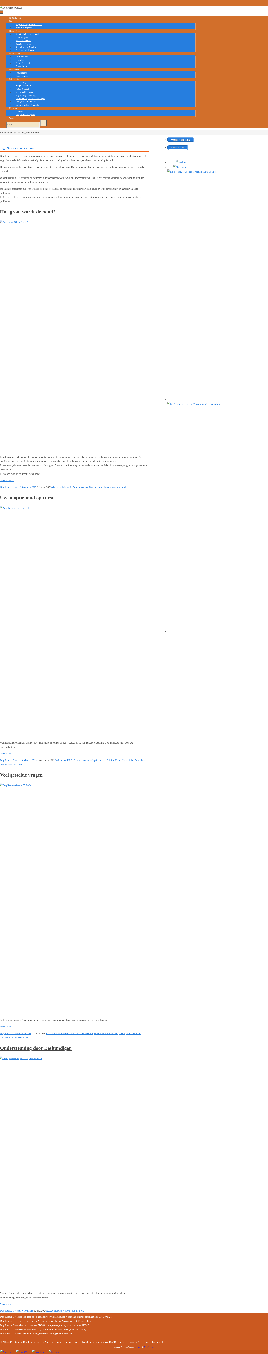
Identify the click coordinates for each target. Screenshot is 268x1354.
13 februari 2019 (28, 760)
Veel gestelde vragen (21, 775)
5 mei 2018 (25, 1033)
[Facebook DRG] (54, 1351)
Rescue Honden (81, 760)
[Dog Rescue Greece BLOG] (22, 1351)
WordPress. (149, 1347)
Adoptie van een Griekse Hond (87, 487)
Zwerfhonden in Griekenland (14, 1037)
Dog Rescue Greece (10, 487)
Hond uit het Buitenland (133, 760)
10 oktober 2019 (28, 487)
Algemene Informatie (61, 487)
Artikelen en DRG (63, 760)
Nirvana (138, 1347)
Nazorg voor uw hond (115, 487)
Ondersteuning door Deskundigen (36, 1048)
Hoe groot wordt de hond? (28, 212)
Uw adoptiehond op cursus (28, 497)
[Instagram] (38, 1351)
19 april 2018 (26, 1310)
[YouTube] (6, 1351)
